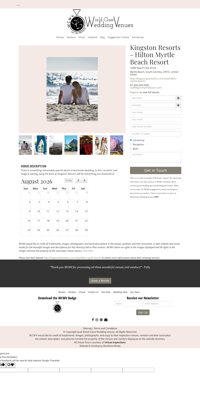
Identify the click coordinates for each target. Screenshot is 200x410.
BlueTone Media (111, 346)
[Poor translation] (10, 365)
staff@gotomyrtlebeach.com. (146, 87)
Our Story (135, 292)
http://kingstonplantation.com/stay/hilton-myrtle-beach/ (153, 80)
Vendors (71, 37)
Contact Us (93, 292)
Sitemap (87, 328)
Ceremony (138, 140)
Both (135, 148)
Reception (138, 144)
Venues (60, 37)
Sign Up (143, 312)
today (69, 180)
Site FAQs (106, 292)
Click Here (88, 250)
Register (134, 92)
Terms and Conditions (105, 328)
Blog (102, 37)
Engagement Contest (118, 37)
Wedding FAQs (120, 292)
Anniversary (138, 37)
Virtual (81, 37)
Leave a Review (100, 280)
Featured (92, 37)
